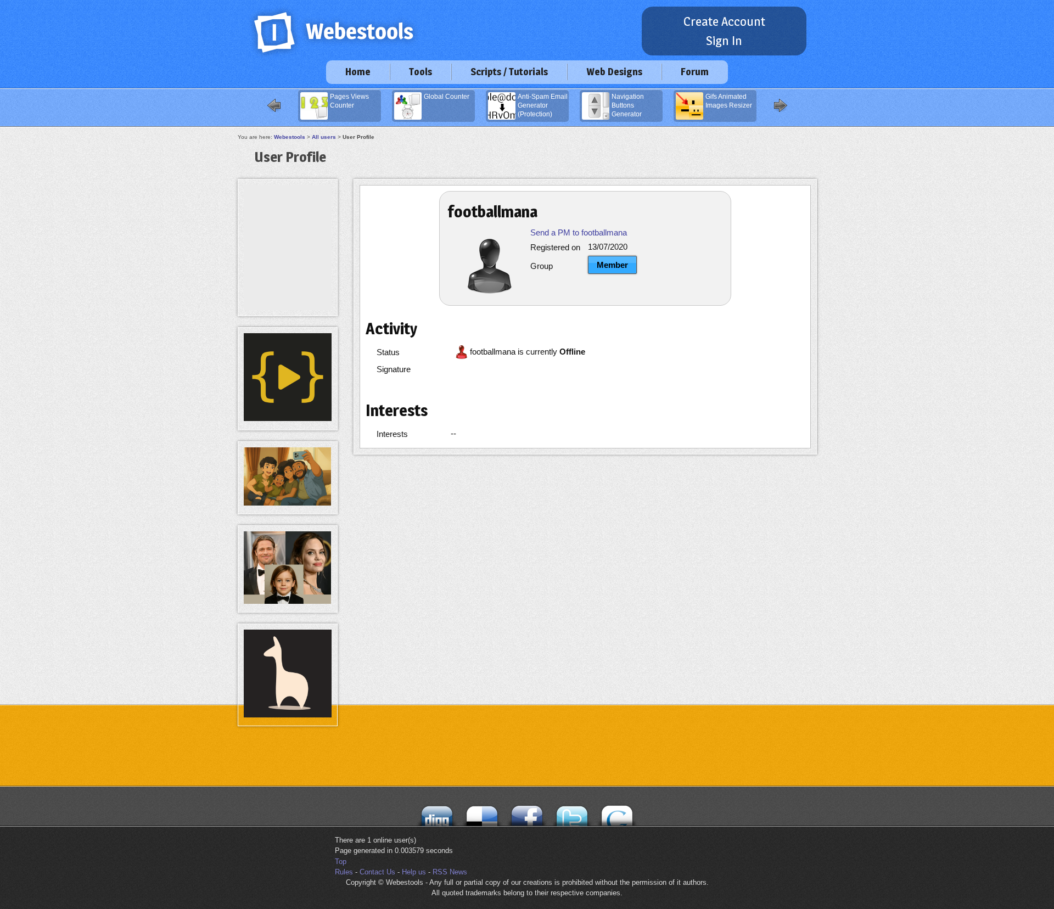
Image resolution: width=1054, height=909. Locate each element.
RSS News (450, 872)
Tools (420, 71)
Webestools (289, 137)
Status (388, 352)
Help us (414, 872)
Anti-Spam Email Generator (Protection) (543, 105)
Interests (392, 434)
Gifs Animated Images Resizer (728, 101)
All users (324, 137)
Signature (394, 369)
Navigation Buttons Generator (628, 105)
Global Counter (446, 96)
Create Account (724, 21)
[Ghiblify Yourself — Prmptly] (288, 503)
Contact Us (377, 872)
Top (340, 861)
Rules (344, 872)
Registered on (555, 247)
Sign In (724, 40)
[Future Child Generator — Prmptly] (288, 601)
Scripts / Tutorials (509, 71)
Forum (695, 71)
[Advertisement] (288, 209)
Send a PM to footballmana (578, 232)
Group (541, 266)
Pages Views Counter (349, 101)
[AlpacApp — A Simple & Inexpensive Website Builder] (288, 715)
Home (358, 71)
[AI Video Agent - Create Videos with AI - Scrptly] (288, 418)
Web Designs (614, 71)
